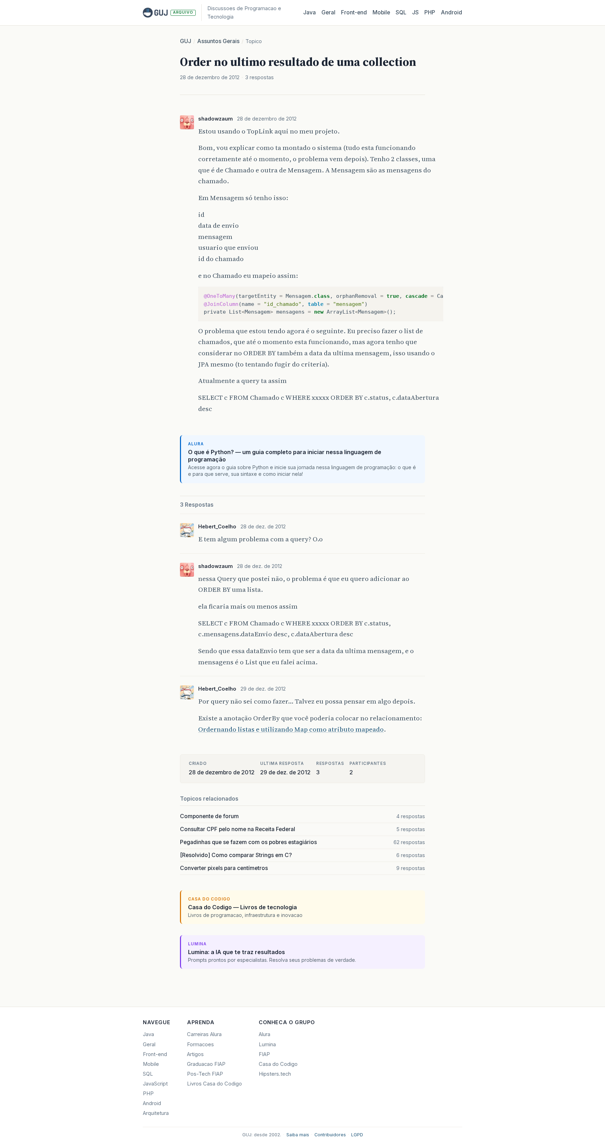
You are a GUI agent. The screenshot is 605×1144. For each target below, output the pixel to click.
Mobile (381, 12)
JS (415, 12)
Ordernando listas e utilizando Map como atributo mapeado (291, 729)
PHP (429, 12)
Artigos (195, 1054)
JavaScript (155, 1084)
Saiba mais (297, 1134)
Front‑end (354, 12)
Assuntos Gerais (218, 41)
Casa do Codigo (278, 1064)
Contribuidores (330, 1134)
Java (309, 12)
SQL (401, 12)
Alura (264, 1034)
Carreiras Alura (204, 1034)
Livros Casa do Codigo (214, 1084)
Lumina (267, 1044)
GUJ (185, 41)
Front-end (155, 1054)
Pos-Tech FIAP (205, 1074)
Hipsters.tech (275, 1074)
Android (451, 12)
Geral (328, 12)
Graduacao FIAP (206, 1064)
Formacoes (200, 1044)
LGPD (357, 1134)
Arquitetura (156, 1113)
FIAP (264, 1054)
